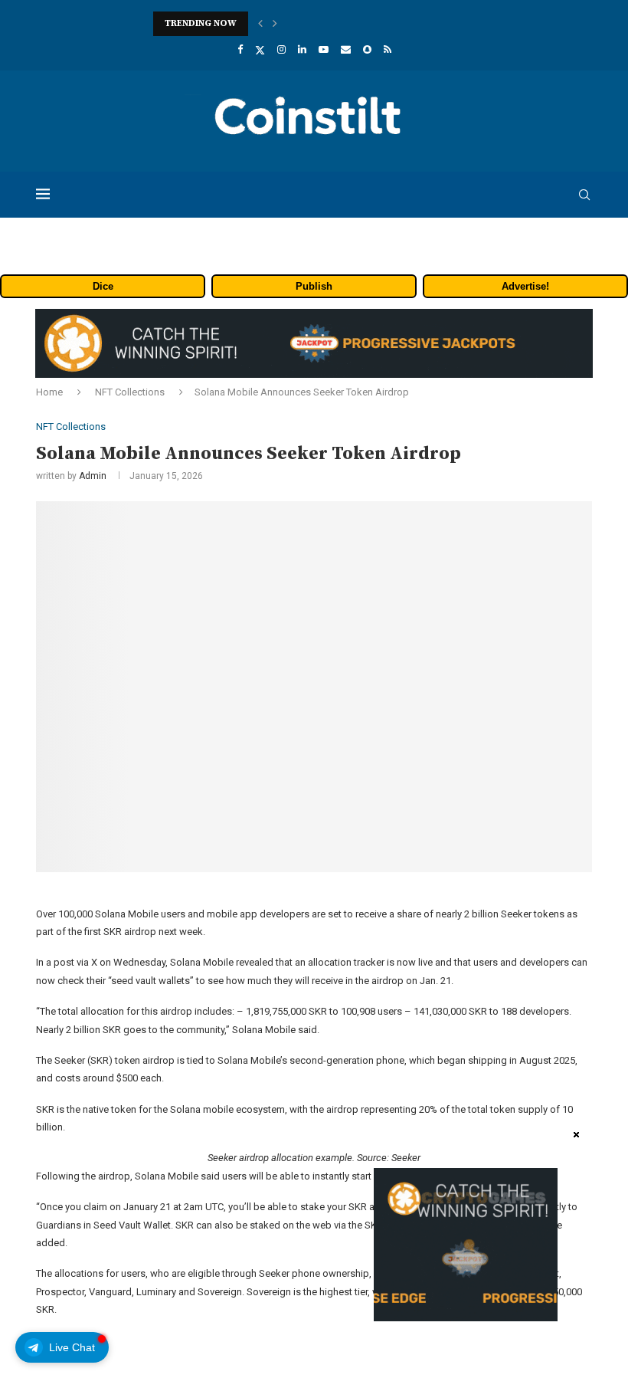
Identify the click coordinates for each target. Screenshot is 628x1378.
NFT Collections (130, 392)
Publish (314, 286)
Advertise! (525, 286)
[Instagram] (281, 49)
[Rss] (387, 49)
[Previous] (260, 23)
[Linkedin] (302, 49)
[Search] (584, 194)
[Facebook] (240, 49)
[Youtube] (324, 49)
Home (49, 392)
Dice (103, 286)
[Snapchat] (367, 49)
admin (92, 476)
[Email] (346, 49)
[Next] (275, 23)
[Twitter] (260, 50)
